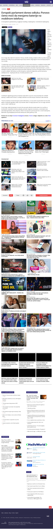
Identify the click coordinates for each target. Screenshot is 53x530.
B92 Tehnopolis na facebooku (34, 436)
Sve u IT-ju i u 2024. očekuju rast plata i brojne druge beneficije (7, 441)
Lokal (32, 5)
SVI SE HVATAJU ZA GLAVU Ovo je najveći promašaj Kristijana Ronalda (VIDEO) (43, 380)
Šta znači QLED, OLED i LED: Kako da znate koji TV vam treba (17, 87)
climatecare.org (22, 524)
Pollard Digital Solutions (37, 453)
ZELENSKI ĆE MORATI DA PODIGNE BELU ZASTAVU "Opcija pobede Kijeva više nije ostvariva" (26, 381)
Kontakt (16, 517)
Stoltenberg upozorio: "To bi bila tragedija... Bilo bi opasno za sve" (36, 426)
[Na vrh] (50, 507)
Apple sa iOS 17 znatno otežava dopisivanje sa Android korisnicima (16, 185)
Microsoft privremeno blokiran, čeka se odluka (42, 170)
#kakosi (43, 5)
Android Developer (36, 456)
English (17, 512)
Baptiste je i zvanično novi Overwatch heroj (36, 483)
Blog (10, 512)
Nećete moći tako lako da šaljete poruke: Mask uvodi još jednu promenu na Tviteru (18, 178)
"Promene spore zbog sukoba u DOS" (10, 403)
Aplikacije (6, 512)
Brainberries (10, 136)
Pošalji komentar (44, 195)
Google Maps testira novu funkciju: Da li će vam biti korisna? (43, 79)
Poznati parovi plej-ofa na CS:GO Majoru (35, 491)
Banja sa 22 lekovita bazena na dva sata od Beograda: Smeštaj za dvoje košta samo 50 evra (36, 412)
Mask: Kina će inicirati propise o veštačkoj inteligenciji (44, 185)
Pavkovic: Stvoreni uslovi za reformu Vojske (11, 395)
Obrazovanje (5, 436)
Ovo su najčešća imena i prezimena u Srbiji (36, 420)
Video (2, 512)
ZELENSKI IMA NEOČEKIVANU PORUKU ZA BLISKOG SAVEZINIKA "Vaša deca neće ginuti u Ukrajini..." (26, 365)
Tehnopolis (26, 5)
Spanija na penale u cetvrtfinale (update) (10, 423)
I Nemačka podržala (31, 408)
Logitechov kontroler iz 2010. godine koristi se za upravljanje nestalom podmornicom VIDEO (43, 163)
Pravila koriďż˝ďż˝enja (28, 517)
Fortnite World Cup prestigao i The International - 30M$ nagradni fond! (34, 498)
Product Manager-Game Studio (39, 452)
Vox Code (34, 457)
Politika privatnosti (36, 517)
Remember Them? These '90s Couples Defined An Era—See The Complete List (26, 135)
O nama (13, 512)
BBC (17, 5)
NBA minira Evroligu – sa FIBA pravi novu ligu (36, 431)
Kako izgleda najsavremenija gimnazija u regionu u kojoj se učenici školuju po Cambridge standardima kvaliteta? (7, 448)
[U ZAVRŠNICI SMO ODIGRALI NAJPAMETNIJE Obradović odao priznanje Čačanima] (9, 361)
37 (8, 9)
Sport (5, 401)
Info (4, 396)
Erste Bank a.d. (35, 466)
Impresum (21, 517)
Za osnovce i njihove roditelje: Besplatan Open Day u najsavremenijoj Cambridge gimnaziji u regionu (7, 465)
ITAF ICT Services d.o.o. (37, 462)
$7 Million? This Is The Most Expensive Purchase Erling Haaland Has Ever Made (26, 152)
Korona (37, 5)
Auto (20, 5)
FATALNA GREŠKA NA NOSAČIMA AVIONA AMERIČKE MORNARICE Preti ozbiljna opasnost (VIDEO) (43, 365)
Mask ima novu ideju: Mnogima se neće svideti (17, 79)
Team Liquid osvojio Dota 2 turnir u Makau (36, 486)
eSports (49, 5)
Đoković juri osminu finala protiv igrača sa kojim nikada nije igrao (35, 405)
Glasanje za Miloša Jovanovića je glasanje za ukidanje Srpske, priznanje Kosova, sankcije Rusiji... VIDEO (36, 417)
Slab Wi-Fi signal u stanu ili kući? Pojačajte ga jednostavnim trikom (43, 87)
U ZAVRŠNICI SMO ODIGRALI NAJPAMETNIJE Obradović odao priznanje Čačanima (9, 364)
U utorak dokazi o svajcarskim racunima (10, 419)
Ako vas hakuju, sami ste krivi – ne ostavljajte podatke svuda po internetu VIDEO (18, 163)
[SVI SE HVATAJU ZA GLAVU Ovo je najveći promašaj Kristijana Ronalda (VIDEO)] (44, 376)
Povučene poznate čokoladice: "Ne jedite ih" (36, 429)
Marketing (12, 517)
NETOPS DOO (35, 449)
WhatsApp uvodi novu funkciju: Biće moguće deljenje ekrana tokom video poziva (17, 171)
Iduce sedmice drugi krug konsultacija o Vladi (11, 411)
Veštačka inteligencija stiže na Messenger (44, 177)
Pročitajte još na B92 (32, 392)
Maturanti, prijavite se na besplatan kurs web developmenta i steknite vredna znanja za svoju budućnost (7, 456)
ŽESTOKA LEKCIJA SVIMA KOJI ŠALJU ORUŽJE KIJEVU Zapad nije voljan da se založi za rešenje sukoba (9, 381)
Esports (29, 472)
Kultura (5, 5)
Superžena (11, 5)
